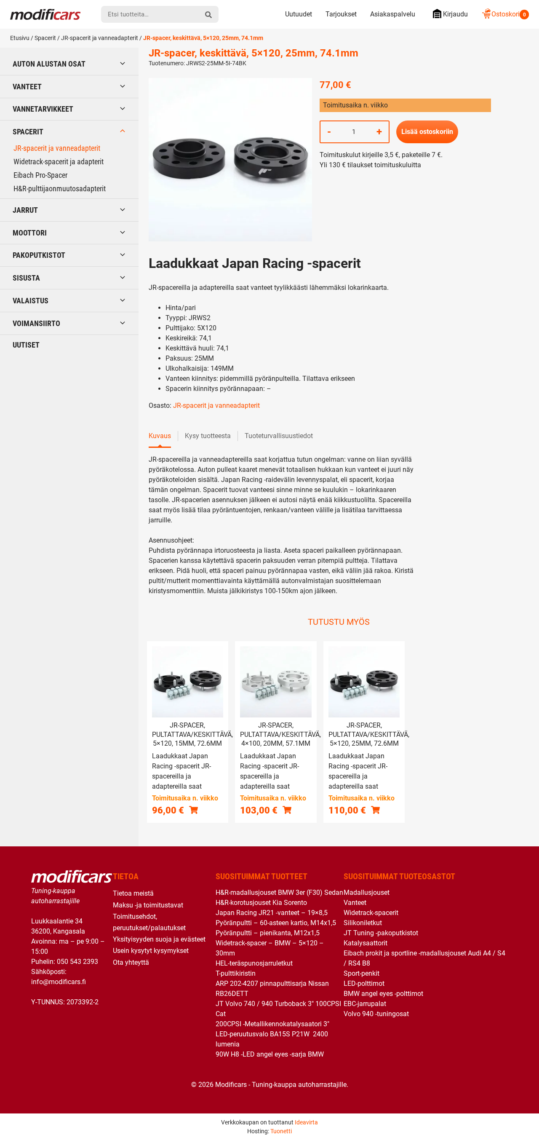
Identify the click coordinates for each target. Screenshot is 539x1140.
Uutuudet (298, 14)
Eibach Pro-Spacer (40, 175)
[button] (193, 810)
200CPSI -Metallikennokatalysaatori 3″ (272, 1024)
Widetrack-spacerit (371, 913)
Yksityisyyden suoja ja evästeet (159, 939)
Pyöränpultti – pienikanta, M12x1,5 (268, 933)
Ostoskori (508, 14)
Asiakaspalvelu (392, 14)
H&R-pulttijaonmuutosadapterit (59, 188)
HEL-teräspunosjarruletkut (254, 963)
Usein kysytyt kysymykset (151, 951)
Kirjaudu (455, 14)
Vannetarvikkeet (43, 108)
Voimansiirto (36, 323)
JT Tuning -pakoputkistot (381, 933)
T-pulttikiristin (236, 973)
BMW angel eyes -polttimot (383, 994)
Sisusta (26, 277)
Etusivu (19, 38)
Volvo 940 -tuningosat (376, 1014)
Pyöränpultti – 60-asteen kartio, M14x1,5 (276, 923)
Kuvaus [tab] (160, 436)
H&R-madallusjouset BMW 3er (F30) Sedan (279, 892)
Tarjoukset (341, 14)
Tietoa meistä (133, 893)
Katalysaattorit (365, 943)
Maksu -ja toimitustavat (148, 905)
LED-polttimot (364, 983)
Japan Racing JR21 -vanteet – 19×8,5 (272, 913)
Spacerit (45, 38)
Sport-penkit (361, 973)
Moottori (30, 232)
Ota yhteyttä (131, 962)
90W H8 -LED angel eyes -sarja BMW (270, 1054)
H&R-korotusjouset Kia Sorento (261, 903)
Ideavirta (306, 1122)
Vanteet (27, 86)
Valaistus (30, 300)
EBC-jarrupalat (365, 1004)
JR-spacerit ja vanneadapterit (99, 38)
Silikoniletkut (363, 923)
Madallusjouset (367, 892)
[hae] (208, 14)
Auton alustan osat (49, 63)
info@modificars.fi (58, 982)
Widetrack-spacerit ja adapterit (58, 161)
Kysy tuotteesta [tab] (208, 436)
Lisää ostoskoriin (427, 132)
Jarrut (25, 210)
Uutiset (26, 344)
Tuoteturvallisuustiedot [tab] (279, 436)
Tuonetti (281, 1131)
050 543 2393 (77, 962)
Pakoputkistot (39, 255)
